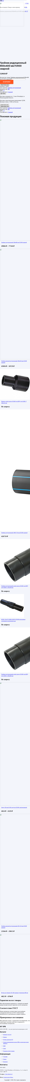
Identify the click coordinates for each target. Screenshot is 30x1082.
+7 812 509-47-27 (8, 1074)
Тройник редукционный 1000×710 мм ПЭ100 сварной (14, 532)
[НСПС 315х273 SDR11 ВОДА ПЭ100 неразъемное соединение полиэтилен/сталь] (12, 617)
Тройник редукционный (14, 87)
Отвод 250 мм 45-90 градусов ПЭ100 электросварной (14, 807)
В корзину (6, 82)
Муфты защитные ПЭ (8, 1039)
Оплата (4, 1059)
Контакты (5, 1061)
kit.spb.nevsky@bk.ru (8, 1077)
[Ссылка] (12, 26)
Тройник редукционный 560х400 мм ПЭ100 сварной (14, 242)
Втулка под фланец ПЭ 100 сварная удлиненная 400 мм (14, 992)
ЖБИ (4, 1046)
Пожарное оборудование (8, 1051)
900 (9, 89)
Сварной (10, 92)
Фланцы (5, 1037)
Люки (4, 1048)
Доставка (5, 1056)
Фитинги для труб (7, 1034)
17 (3, 90)
